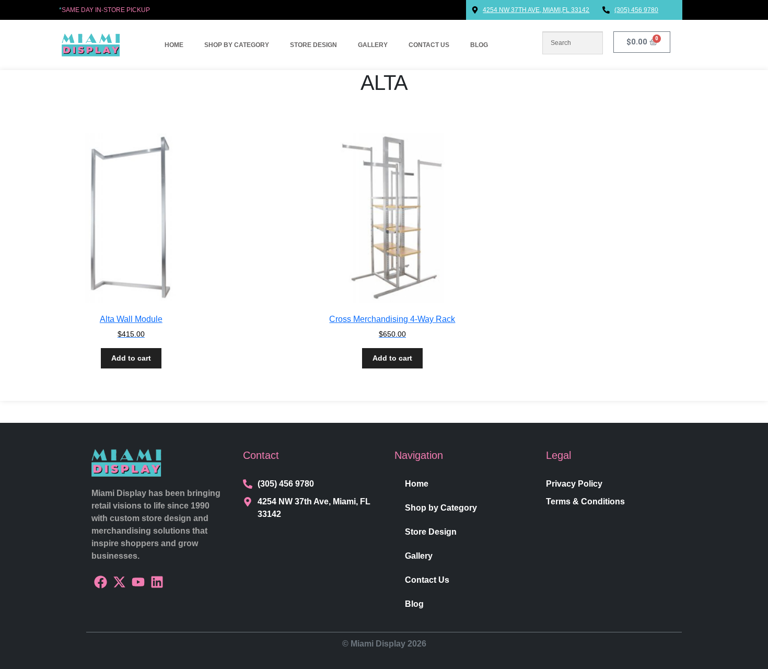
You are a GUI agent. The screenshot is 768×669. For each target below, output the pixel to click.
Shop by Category (236, 45)
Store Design (313, 45)
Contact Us (429, 45)
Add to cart (131, 358)
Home (174, 45)
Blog (479, 45)
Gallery (373, 45)
